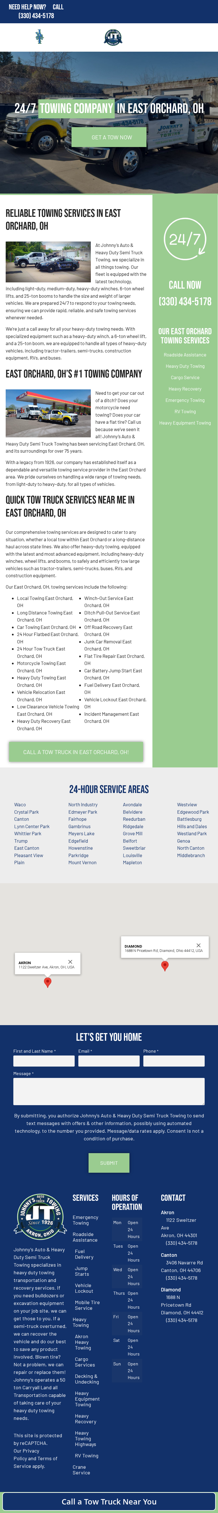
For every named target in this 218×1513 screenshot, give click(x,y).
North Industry (83, 804)
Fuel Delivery (84, 1254)
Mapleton (132, 862)
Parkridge (78, 855)
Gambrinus (79, 826)
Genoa (183, 840)
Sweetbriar (134, 848)
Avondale (132, 804)
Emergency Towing (185, 400)
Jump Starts (82, 1271)
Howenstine (80, 848)
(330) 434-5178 (36, 16)
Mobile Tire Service (87, 1305)
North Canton (190, 848)
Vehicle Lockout (84, 1288)
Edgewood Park (193, 812)
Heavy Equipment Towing (185, 422)
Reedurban (134, 819)
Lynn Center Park (32, 826)
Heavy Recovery (185, 388)
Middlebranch (191, 855)
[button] (48, 982)
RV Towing (185, 411)
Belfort (130, 840)
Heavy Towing (81, 1322)
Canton (21, 819)
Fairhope (77, 819)
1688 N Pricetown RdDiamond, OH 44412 (182, 1304)
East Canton (26, 848)
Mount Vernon (82, 862)
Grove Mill (132, 833)
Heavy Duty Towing (185, 366)
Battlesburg (189, 819)
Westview (187, 804)
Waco (20, 804)
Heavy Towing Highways (85, 1438)
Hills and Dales (192, 826)
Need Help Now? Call (36, 7)
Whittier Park (27, 833)
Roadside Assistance (185, 354)
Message (23, 1073)
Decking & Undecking (87, 1379)
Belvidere (132, 812)
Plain (19, 862)
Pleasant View (28, 855)
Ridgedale (133, 826)
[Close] (70, 962)
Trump (21, 840)
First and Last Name (34, 1051)
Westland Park (192, 833)
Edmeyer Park (82, 812)
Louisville (132, 855)
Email (85, 1051)
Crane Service (81, 1470)
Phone (150, 1051)
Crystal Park (26, 812)
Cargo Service (185, 377)
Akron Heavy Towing (83, 1342)
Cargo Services (85, 1362)
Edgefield (78, 840)
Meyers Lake (81, 833)
